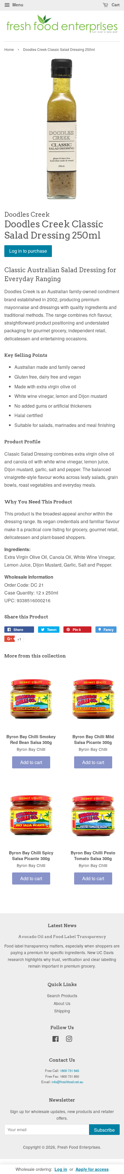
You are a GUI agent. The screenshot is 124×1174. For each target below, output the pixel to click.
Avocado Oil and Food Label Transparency (62, 936)
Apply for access (92, 1169)
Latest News (62, 925)
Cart (115, 4)
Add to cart (31, 762)
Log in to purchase (28, 251)
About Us (62, 1003)
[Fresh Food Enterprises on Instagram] (69, 1040)
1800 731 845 (69, 1070)
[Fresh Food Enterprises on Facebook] (55, 1040)
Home (9, 49)
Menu (17, 4)
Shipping (62, 1011)
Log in (61, 1169)
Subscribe (104, 1130)
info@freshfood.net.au (67, 1081)
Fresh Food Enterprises (78, 1147)
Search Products (62, 995)
